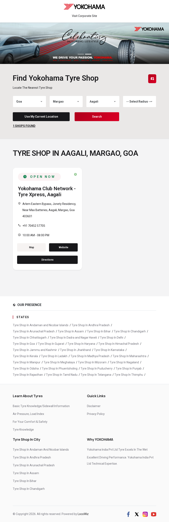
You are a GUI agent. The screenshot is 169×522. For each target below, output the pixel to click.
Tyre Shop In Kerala (25, 356)
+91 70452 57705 (33, 225)
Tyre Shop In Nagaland (124, 362)
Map (31, 247)
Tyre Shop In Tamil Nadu (61, 374)
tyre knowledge (23, 429)
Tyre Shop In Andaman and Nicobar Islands (40, 325)
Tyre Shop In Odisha (26, 368)
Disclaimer (94, 406)
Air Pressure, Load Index (28, 414)
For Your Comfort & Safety (30, 421)
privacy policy (96, 414)
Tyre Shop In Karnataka (109, 350)
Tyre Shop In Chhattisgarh (30, 337)
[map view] (152, 78)
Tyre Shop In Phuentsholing (59, 368)
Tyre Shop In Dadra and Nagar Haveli (73, 337)
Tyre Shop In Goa (24, 343)
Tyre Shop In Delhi (111, 337)
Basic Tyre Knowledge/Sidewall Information (41, 406)
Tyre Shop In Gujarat (51, 343)
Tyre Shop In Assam (71, 331)
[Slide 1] (81, 54)
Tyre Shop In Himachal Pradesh (118, 343)
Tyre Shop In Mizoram (92, 362)
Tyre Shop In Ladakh (54, 356)
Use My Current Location (41, 116)
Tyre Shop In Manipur (26, 362)
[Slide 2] (88, 54)
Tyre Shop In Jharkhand (75, 350)
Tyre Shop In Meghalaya (59, 362)
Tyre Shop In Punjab (129, 368)
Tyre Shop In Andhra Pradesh (91, 325)
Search (97, 116)
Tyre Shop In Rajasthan (28, 374)
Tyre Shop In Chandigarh (130, 331)
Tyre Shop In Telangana (96, 374)
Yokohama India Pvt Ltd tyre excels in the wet (117, 449)
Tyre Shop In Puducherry (97, 368)
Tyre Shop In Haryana (81, 343)
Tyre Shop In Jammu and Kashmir (35, 350)
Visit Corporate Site (84, 16)
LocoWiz (83, 514)
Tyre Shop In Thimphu (128, 374)
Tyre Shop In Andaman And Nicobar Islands (41, 449)
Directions (47, 259)
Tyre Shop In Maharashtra (129, 356)
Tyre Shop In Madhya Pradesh (89, 356)
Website (63, 247)
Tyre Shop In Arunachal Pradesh (34, 331)
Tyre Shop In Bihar (99, 331)
